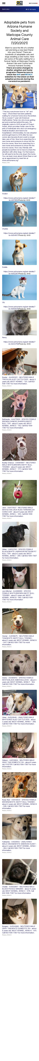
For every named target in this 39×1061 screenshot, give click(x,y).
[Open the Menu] (4, 3)
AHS (18, 74)
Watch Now (33, 3)
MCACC (28, 74)
